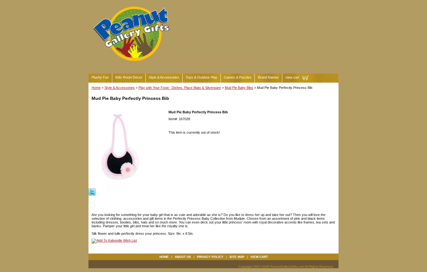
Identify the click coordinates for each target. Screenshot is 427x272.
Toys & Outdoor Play (201, 77)
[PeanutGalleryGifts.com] (132, 63)
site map (236, 257)
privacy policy (210, 257)
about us (183, 257)
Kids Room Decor (128, 77)
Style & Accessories (164, 77)
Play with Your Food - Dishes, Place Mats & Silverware (179, 88)
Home (96, 88)
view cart (292, 77)
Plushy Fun (100, 77)
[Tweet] (92, 191)
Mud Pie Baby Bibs (239, 88)
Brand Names (268, 77)
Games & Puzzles (237, 77)
